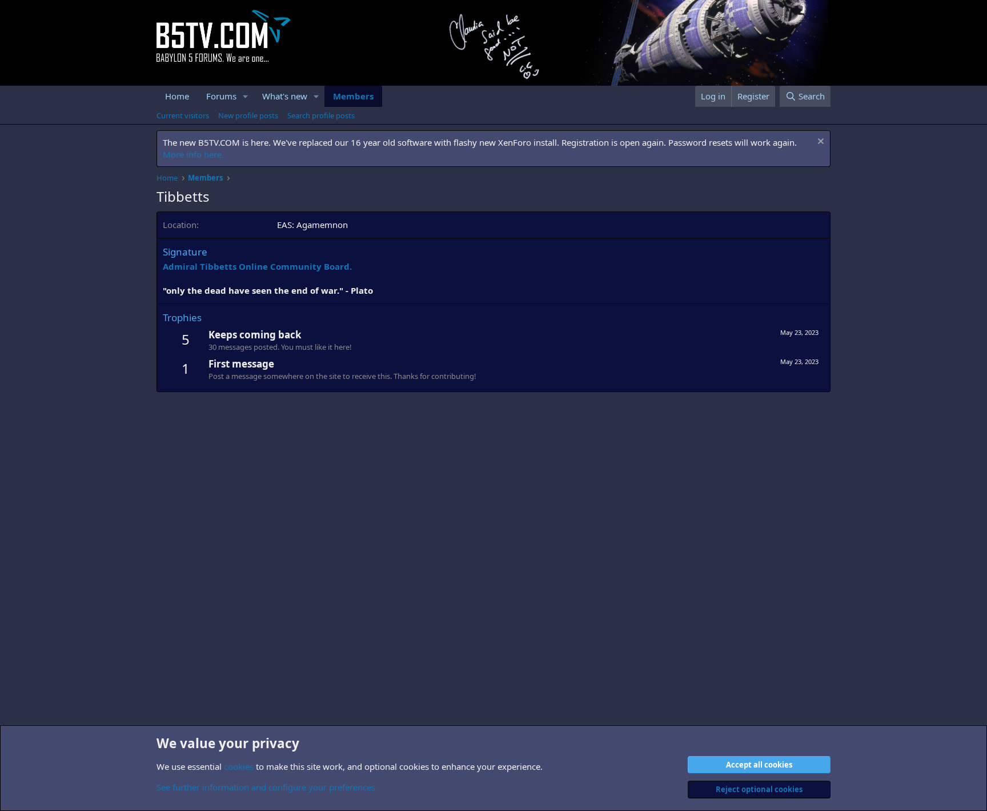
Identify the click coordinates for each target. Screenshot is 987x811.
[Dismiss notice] (819, 143)
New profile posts (248, 115)
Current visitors (183, 115)
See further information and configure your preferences (266, 787)
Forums (221, 96)
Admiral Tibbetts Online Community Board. (257, 266)
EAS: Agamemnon (312, 224)
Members (353, 96)
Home (177, 96)
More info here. (193, 154)
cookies (239, 766)
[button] (246, 96)
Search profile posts (321, 115)
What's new (284, 96)
